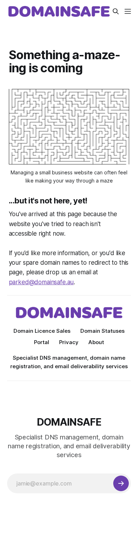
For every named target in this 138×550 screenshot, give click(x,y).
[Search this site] (115, 11)
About (96, 342)
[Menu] (127, 11)
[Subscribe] (121, 483)
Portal (41, 342)
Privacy (69, 342)
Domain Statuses (102, 330)
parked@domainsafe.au (41, 282)
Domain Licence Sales (41, 330)
